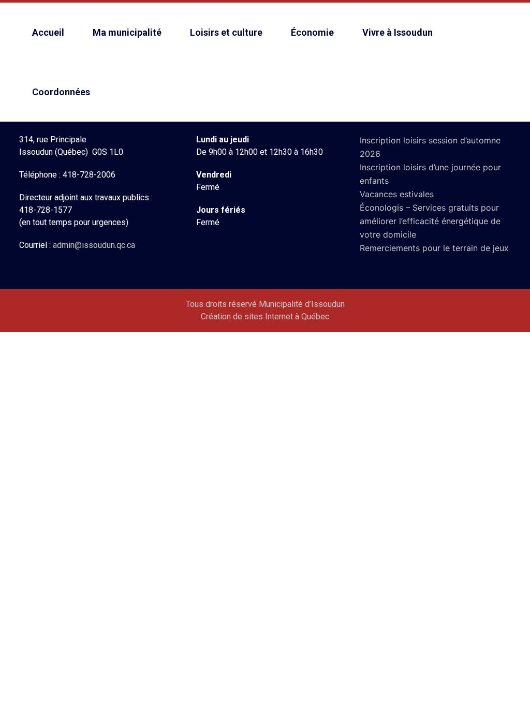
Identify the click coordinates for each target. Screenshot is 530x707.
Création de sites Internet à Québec (265, 316)
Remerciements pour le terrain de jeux (434, 248)
